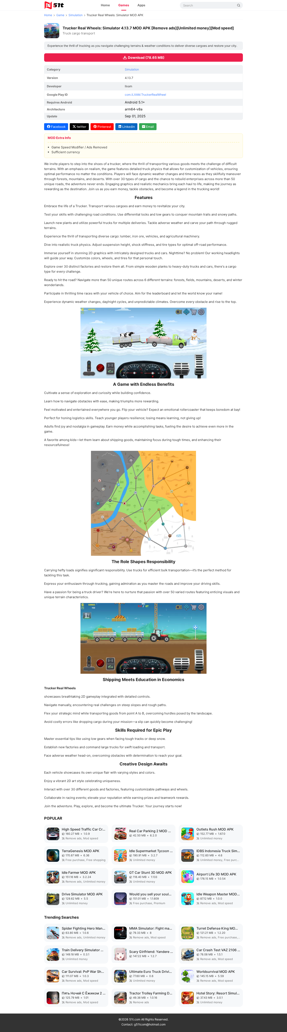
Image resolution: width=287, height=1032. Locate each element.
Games (123, 5)
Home (105, 5)
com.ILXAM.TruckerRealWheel (145, 94)
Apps (141, 5)
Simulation (75, 15)
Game (60, 15)
